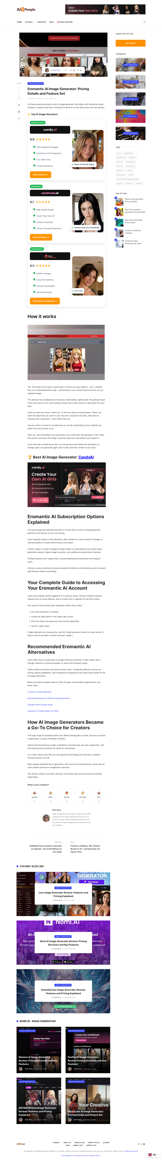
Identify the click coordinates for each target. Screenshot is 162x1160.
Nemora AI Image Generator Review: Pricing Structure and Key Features (38, 1060)
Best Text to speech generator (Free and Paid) (135, 210)
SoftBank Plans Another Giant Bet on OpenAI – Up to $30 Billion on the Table (45, 849)
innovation (130, 162)
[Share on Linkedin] (81, 70)
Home (19, 22)
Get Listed (130, 43)
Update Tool (91, 1145)
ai (119, 153)
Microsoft (128, 153)
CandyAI (86, 457)
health (120, 166)
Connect (56, 1142)
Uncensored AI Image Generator (128, 179)
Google (132, 157)
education (121, 175)
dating (139, 183)
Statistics (41, 22)
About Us (67, 1142)
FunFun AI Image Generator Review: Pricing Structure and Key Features (87, 1060)
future (120, 162)
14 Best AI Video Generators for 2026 (133, 242)
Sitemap (106, 1142)
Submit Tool (78, 1145)
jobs (131, 175)
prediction (130, 166)
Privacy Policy (94, 1142)
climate (129, 183)
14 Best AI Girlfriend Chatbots (133, 231)
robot (129, 170)
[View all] (130, 64)
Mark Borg (56, 70)
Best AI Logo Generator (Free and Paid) (134, 200)
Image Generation (36, 83)
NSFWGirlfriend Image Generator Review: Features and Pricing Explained (37, 1111)
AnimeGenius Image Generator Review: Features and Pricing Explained (63, 991)
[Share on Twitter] (74, 70)
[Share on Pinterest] (78, 70)
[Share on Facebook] (71, 70)
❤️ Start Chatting (65, 22)
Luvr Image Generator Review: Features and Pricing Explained (63, 894)
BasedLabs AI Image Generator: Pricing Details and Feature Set (86, 1113)
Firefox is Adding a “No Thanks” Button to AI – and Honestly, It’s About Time (85, 849)
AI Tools (28, 22)
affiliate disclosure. (131, 1151)
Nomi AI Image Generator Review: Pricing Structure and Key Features (63, 943)
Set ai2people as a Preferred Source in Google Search (81, 1155)
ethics (120, 183)
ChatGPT (121, 157)
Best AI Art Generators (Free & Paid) (134, 221)
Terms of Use (79, 1142)
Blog (51, 22)
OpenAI (120, 170)
